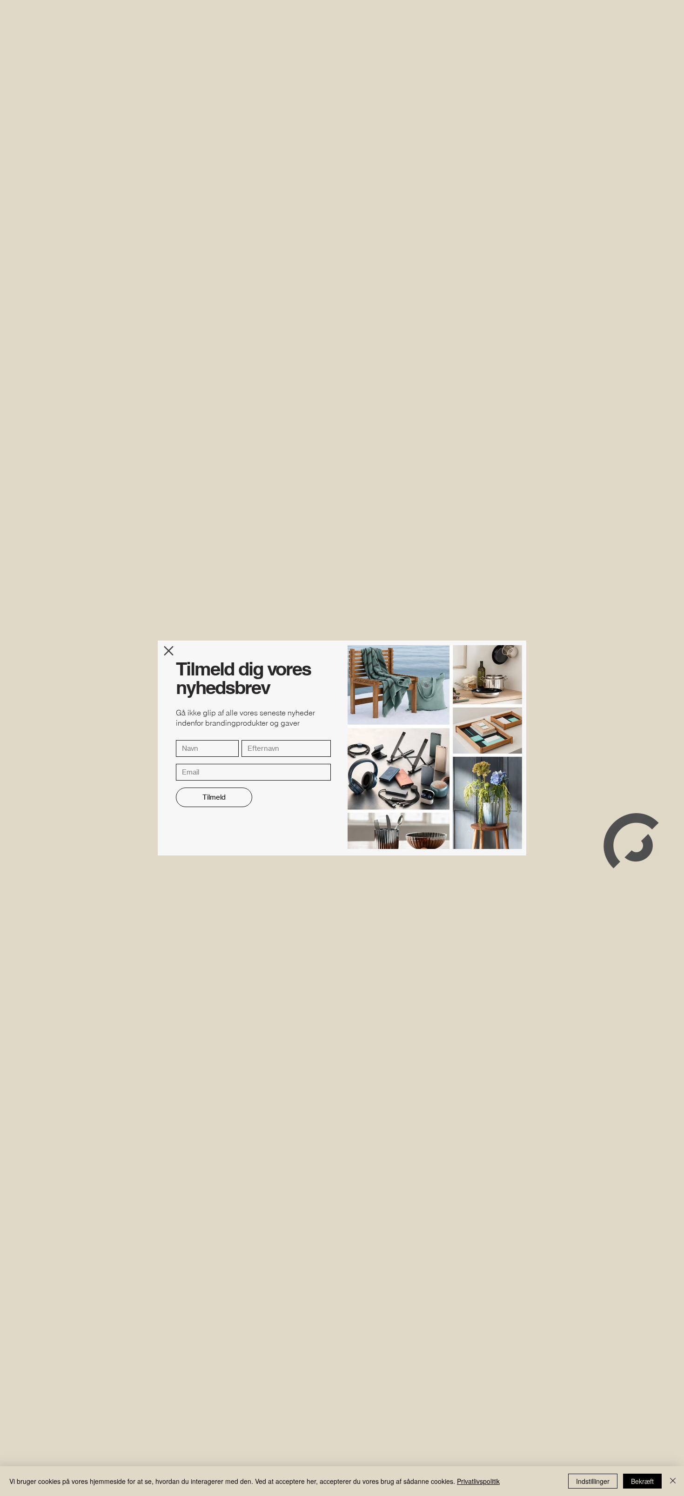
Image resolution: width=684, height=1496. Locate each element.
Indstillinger (593, 1481)
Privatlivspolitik (478, 1481)
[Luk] (672, 1481)
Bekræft (642, 1481)
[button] (168, 650)
